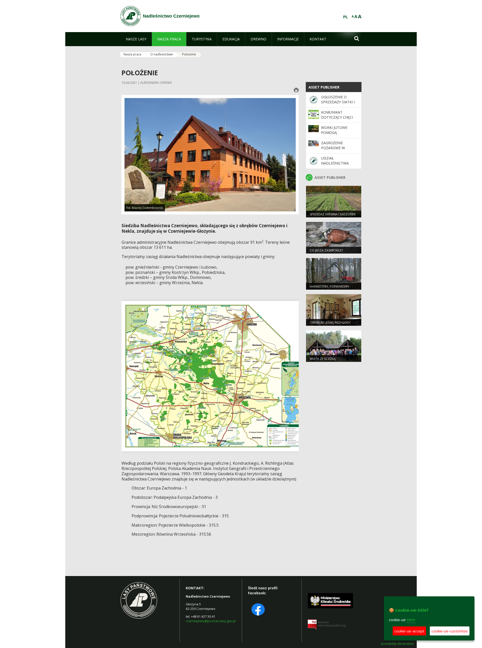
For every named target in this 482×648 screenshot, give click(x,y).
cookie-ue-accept (409, 630)
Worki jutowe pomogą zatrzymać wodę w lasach (339, 135)
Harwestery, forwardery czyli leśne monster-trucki (331, 288)
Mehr (411, 619)
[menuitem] (136, 39)
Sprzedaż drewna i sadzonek (333, 214)
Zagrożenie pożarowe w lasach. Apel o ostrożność (334, 150)
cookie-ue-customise (450, 630)
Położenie (189, 54)
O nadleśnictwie (161, 54)
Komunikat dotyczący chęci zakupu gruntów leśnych (337, 120)
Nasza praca (132, 54)
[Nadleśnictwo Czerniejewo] (130, 16)
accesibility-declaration (397, 643)
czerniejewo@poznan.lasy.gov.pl (211, 621)
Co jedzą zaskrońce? (326, 250)
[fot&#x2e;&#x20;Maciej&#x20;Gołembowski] (210, 154)
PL (345, 17)
